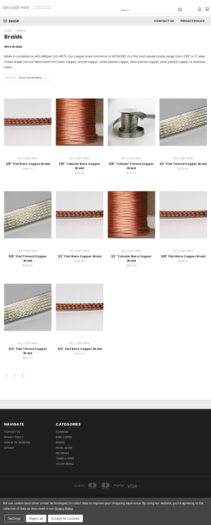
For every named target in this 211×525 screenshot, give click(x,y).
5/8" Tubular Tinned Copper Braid (131, 166)
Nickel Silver (64, 448)
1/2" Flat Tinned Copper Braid (183, 164)
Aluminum (62, 432)
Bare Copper (64, 437)
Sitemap (9, 448)
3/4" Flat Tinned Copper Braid (27, 351)
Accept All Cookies (65, 518)
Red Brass (62, 453)
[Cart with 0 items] (207, 9)
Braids (60, 442)
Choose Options (28, 125)
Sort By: (11, 78)
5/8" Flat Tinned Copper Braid (28, 258)
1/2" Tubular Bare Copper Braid (131, 258)
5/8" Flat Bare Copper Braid (183, 256)
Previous (205, 512)
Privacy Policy (64, 508)
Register (24, 442)
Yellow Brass (65, 464)
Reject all (36, 518)
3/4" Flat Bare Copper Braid (79, 349)
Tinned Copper (65, 458)
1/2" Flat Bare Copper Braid (79, 256)
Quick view (27, 118)
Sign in (9, 442)
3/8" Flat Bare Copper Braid (28, 164)
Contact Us (164, 21)
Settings (14, 518)
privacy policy (193, 21)
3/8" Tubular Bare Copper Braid (79, 166)
